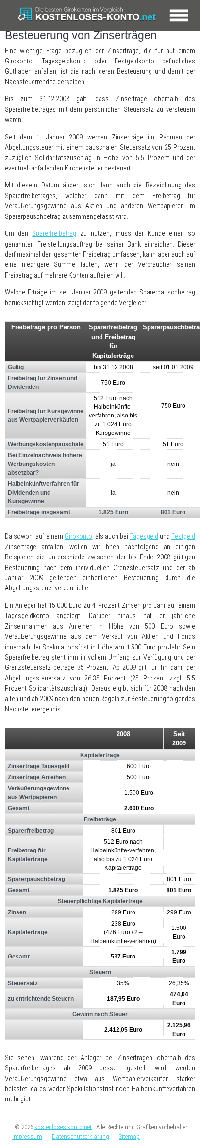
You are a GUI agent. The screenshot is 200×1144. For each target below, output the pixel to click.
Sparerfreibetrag (54, 233)
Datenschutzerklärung (80, 1136)
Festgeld (183, 536)
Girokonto (78, 536)
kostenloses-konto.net (63, 1126)
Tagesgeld (144, 536)
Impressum (27, 1136)
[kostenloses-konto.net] (89, 15)
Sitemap (129, 1136)
